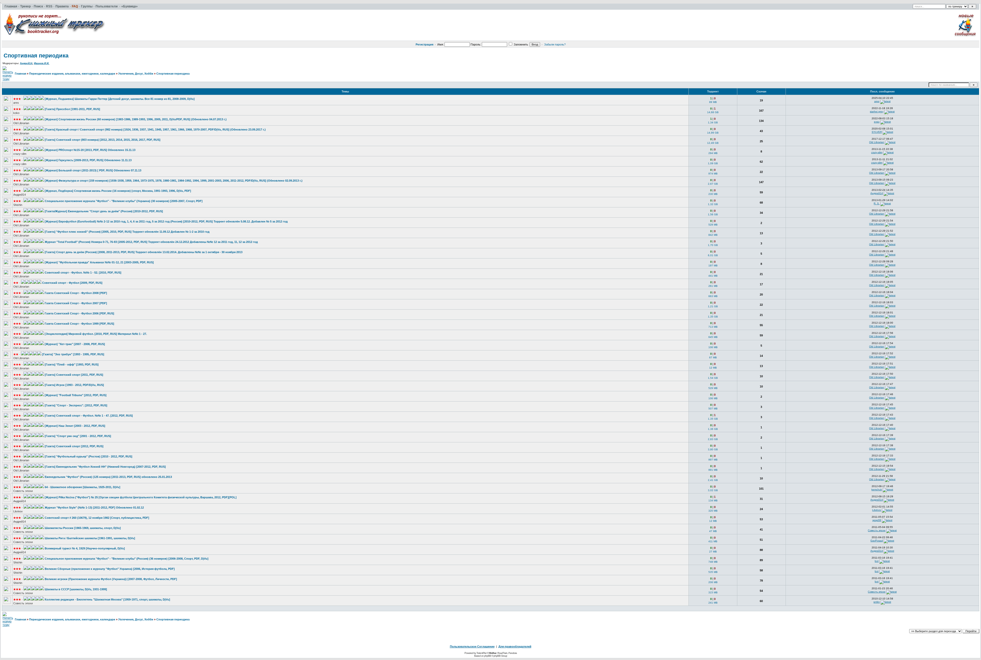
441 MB (713, 275)
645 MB (713, 337)
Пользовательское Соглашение (472, 646)
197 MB (713, 265)
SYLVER (877, 132)
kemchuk (876, 489)
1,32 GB (713, 204)
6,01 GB (713, 255)
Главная (20, 73)
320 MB (713, 510)
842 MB (713, 234)
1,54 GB (713, 377)
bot (877, 561)
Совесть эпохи (23, 490)
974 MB (713, 173)
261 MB (713, 286)
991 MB (713, 469)
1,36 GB (713, 429)
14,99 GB (713, 132)
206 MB (713, 582)
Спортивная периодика (36, 55)
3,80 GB (713, 449)
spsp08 (876, 520)
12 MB (713, 367)
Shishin (17, 204)
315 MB (713, 592)
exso (877, 121)
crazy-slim (19, 153)
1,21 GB (713, 306)
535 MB (713, 572)
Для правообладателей (514, 646)
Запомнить (520, 44)
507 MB (713, 408)
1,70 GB (713, 245)
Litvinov (18, 511)
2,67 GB (713, 183)
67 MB (713, 357)
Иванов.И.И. (41, 63)
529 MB (713, 224)
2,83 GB (713, 439)
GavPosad (876, 540)
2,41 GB (713, 480)
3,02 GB (713, 490)
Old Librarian (21, 123)
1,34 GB (713, 122)
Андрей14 (26, 63)
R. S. (877, 203)
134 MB (713, 500)
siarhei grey (876, 111)
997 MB (713, 459)
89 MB (713, 102)
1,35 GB (713, 316)
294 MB (713, 153)
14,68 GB (713, 112)
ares (16, 102)
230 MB (713, 194)
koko (16, 112)
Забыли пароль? (555, 44)
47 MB (713, 531)
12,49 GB (713, 143)
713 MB (713, 326)
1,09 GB (713, 163)
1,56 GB (713, 214)
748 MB (713, 561)
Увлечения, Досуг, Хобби (135, 73)
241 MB (713, 602)
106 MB (713, 347)
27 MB (713, 551)
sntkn (876, 601)
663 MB (713, 296)
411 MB (712, 541)
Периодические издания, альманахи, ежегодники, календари (72, 73)
